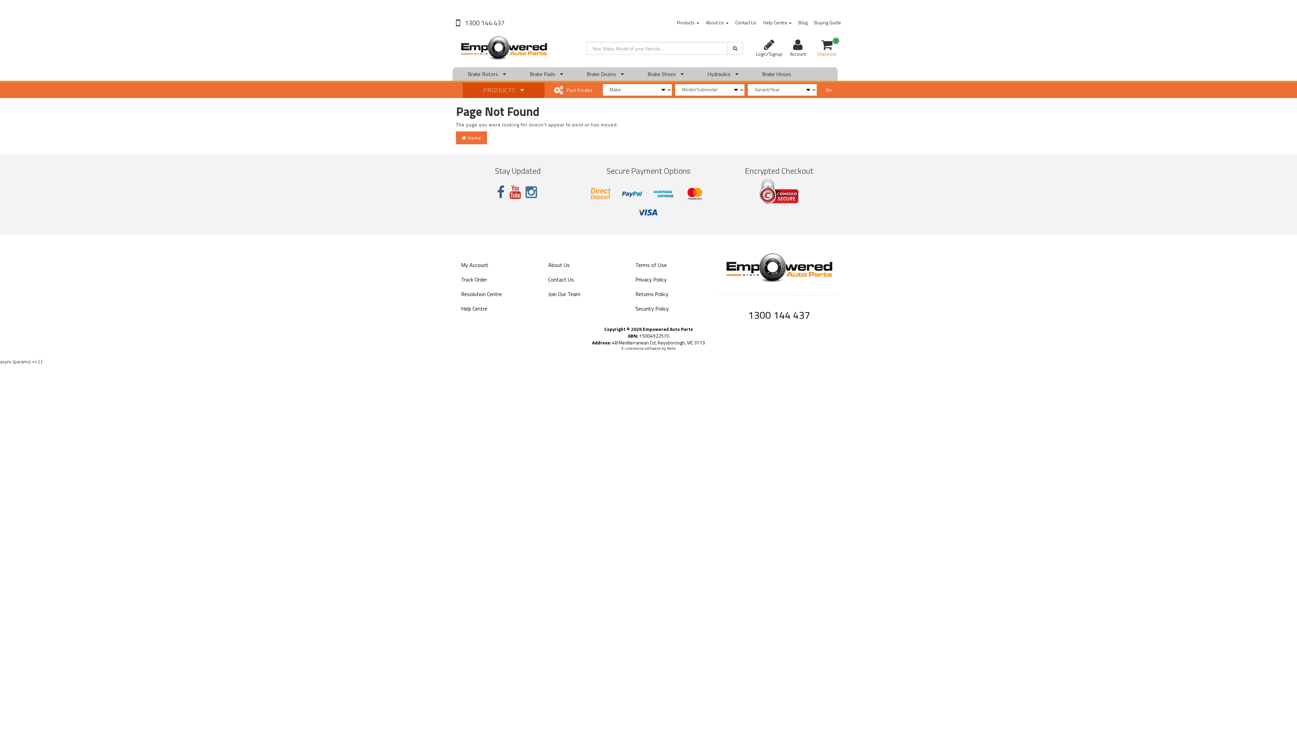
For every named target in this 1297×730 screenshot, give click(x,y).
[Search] (735, 48)
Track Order (474, 279)
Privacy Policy (651, 279)
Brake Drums (602, 74)
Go (829, 89)
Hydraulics (719, 74)
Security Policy (652, 309)
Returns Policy (651, 294)
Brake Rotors (484, 74)
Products (686, 22)
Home (473, 137)
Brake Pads (543, 74)
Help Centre (775, 22)
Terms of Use (651, 265)
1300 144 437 (484, 23)
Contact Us (746, 22)
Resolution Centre (481, 294)
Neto (671, 348)
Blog (803, 22)
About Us (715, 22)
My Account (474, 265)
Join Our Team (564, 294)
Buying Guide (827, 22)
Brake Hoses (776, 74)
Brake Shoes (662, 74)
